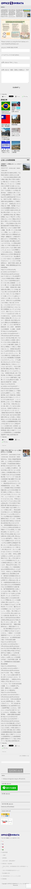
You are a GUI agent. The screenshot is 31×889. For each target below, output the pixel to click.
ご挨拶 (3, 855)
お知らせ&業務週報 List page (24, 755)
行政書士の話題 (4, 170)
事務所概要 (5, 852)
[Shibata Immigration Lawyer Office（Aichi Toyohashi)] (12, 3)
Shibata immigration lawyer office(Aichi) (14, 779)
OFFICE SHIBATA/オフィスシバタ (16, 883)
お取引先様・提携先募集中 (8, 860)
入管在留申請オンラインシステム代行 (11, 876)
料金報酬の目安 (6, 873)
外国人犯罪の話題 (12, 456)
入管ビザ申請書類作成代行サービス (11, 870)
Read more (4, 445)
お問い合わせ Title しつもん (9, 62)
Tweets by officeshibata (7, 806)
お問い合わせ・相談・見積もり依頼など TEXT (15, 70)
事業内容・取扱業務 (7, 863)
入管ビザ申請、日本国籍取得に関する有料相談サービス (15, 867)
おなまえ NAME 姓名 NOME (9, 47)
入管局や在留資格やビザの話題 (14, 454)
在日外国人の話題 (12, 168)
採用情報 (4, 858)
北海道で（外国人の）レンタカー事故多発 (11, 165)
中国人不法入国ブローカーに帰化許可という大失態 (11, 451)
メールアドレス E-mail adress (10, 55)
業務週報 (18, 168)
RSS (28, 160)
